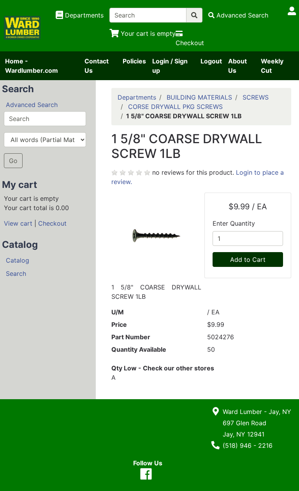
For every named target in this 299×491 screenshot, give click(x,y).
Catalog (17, 260)
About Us (237, 65)
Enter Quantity (234, 223)
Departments (137, 97)
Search (16, 273)
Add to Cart (248, 259)
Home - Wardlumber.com (31, 65)
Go (13, 161)
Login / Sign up (170, 65)
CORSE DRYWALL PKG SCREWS (175, 106)
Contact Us (96, 65)
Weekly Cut (272, 65)
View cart (18, 223)
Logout (211, 61)
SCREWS (256, 97)
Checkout (52, 223)
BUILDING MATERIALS (199, 97)
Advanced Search (32, 105)
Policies (134, 61)
